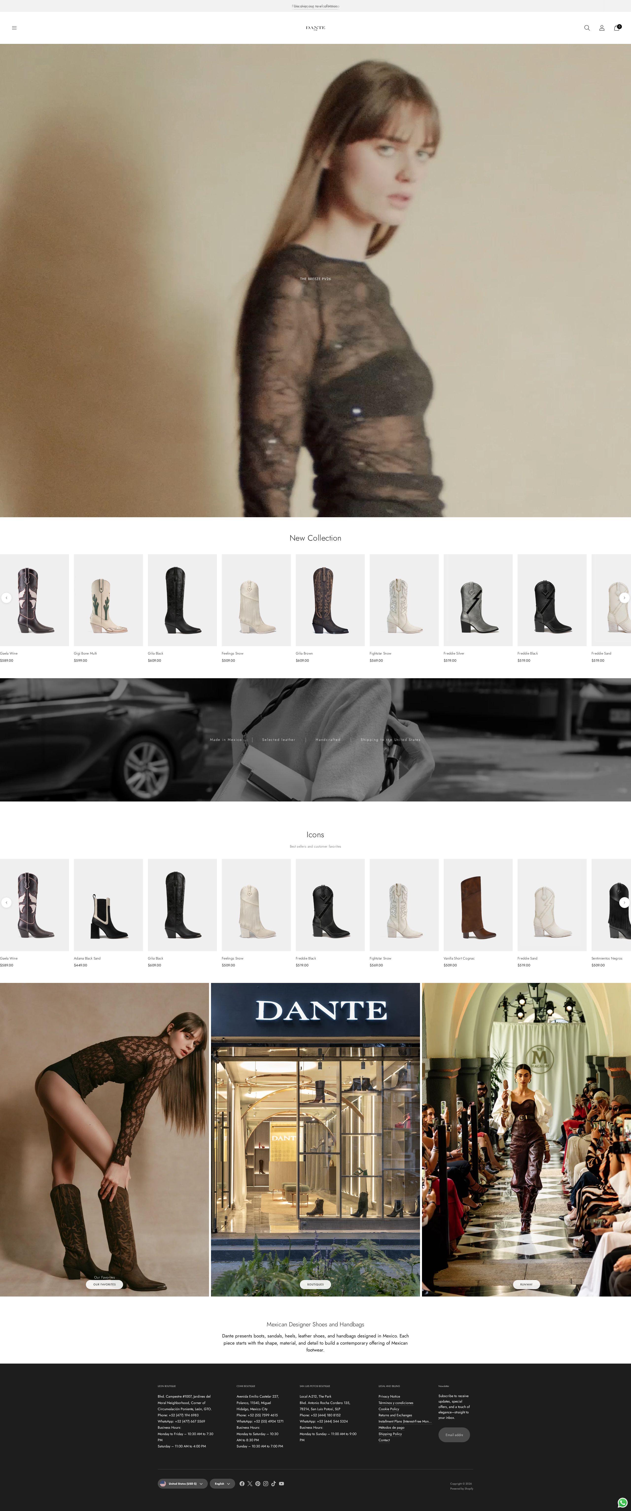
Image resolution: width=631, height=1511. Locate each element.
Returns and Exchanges (395, 1415)
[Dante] (315, 28)
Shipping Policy (390, 1433)
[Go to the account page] (602, 28)
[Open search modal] (587, 28)
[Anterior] (6, 597)
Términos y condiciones (396, 1402)
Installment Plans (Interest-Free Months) (406, 1421)
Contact (384, 1440)
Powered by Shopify (461, 1489)
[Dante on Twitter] (250, 1484)
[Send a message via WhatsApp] (623, 1503)
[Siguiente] (624, 597)
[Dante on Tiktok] (274, 1484)
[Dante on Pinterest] (258, 1484)
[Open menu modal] (14, 28)
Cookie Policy (389, 1408)
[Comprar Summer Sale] (315, 280)
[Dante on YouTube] (281, 1484)
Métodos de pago (391, 1427)
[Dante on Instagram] (266, 1484)
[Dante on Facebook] (242, 1484)
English (219, 1484)
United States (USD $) (183, 1484)
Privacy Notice (389, 1396)
